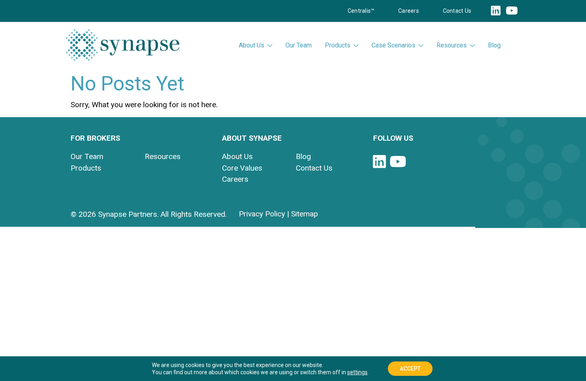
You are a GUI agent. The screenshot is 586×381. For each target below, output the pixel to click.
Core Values (242, 168)
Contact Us (457, 11)
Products (337, 45)
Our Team (298, 45)
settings (357, 372)
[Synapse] (122, 45)
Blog (494, 45)
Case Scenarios (393, 45)
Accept (410, 368)
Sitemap (304, 213)
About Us (237, 156)
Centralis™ (361, 11)
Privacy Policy (262, 213)
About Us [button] (251, 45)
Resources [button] (452, 45)
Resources (163, 156)
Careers (408, 11)
